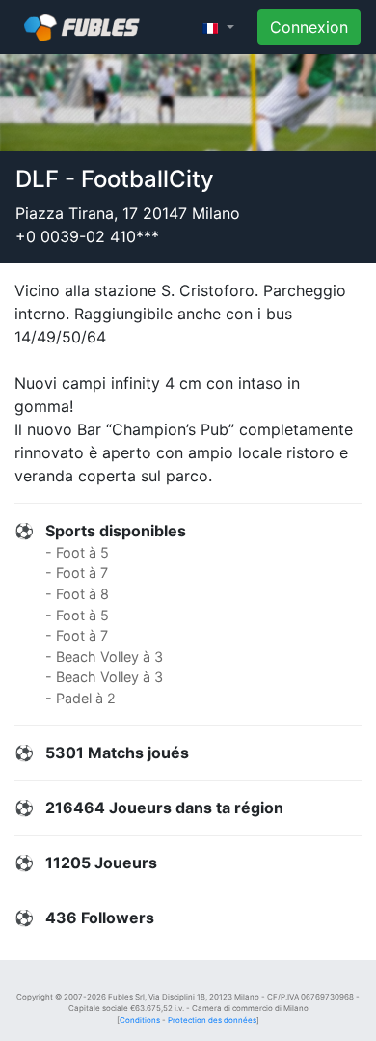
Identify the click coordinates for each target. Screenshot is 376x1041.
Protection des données (212, 1020)
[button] (218, 27)
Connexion (309, 27)
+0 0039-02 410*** (87, 236)
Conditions (140, 1020)
